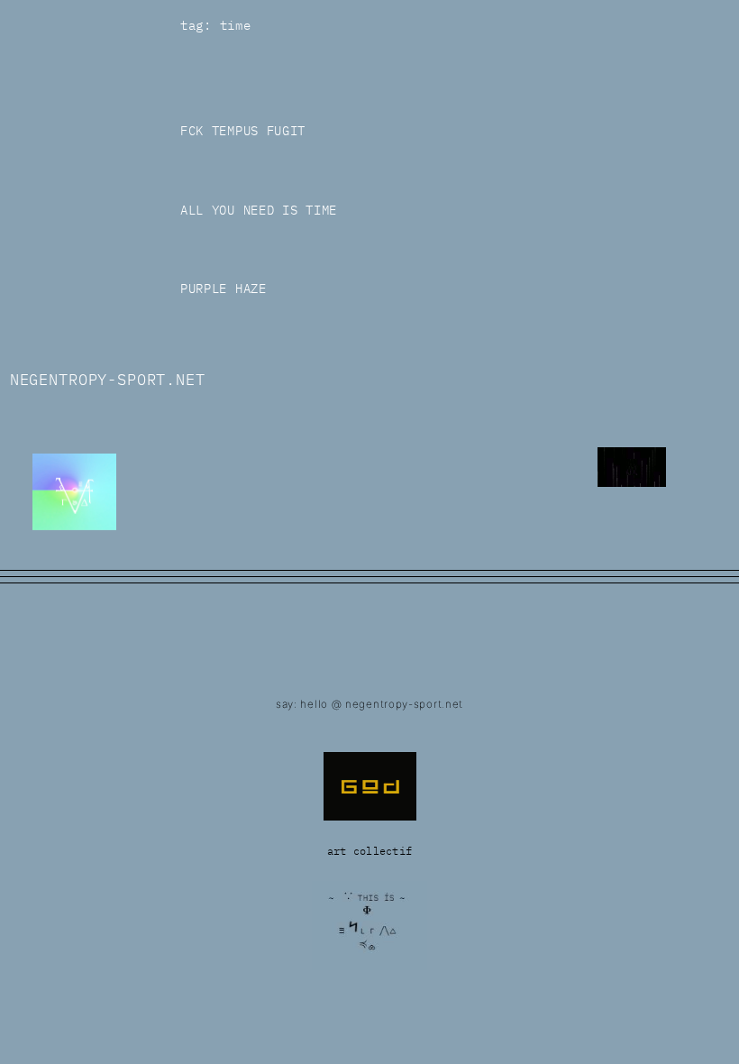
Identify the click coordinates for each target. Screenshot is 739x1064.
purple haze (223, 289)
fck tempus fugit (243, 131)
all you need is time (258, 210)
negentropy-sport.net (107, 380)
